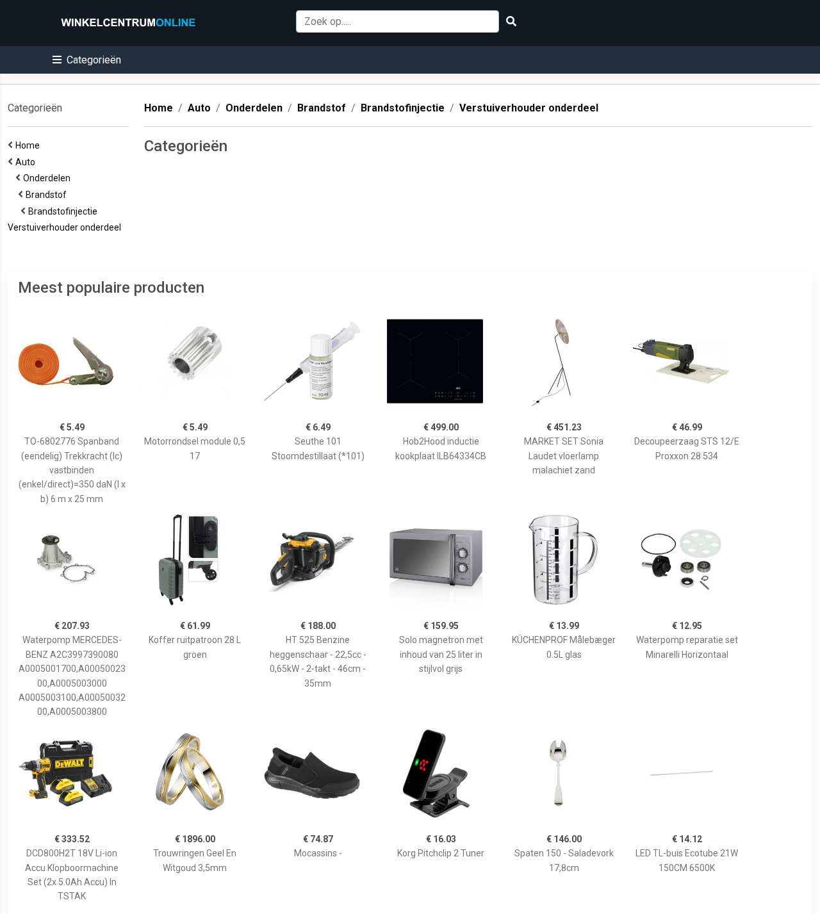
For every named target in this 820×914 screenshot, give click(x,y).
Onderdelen (48, 178)
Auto (27, 162)
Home (29, 145)
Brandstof (48, 195)
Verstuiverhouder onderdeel (66, 227)
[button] (87, 60)
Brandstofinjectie (64, 211)
